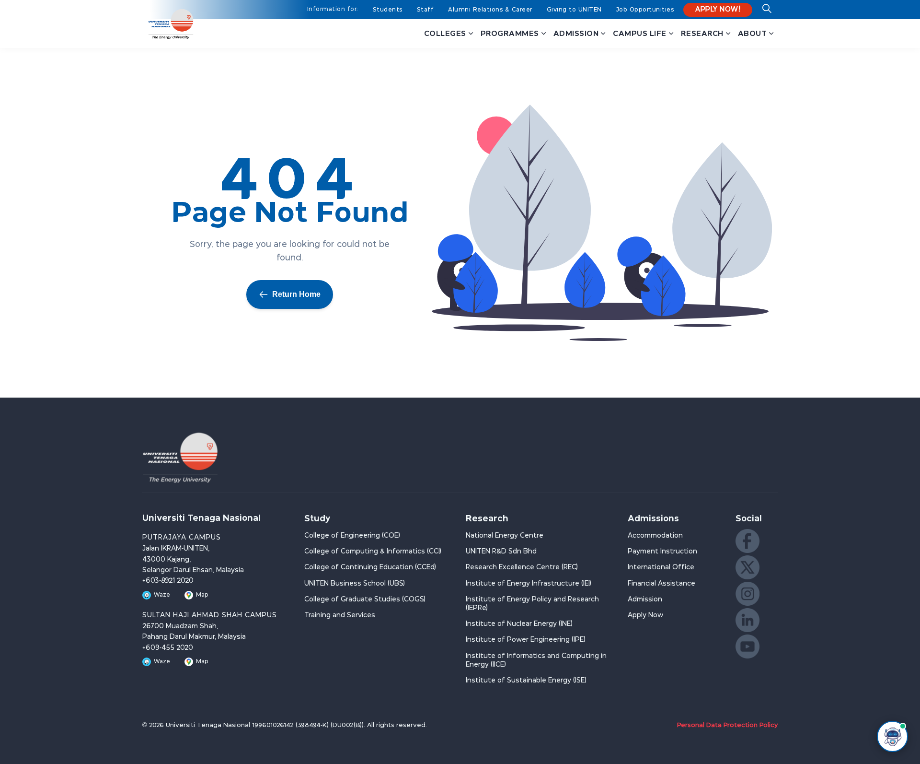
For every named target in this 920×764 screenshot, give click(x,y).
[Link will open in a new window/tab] (747, 541)
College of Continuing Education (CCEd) (370, 567)
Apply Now (645, 615)
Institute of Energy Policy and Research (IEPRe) (532, 603)
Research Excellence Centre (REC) (522, 567)
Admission (576, 33)
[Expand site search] (766, 12)
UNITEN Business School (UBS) (354, 583)
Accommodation (655, 535)
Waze (162, 595)
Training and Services (339, 615)
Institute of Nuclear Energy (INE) (519, 624)
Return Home (296, 294)
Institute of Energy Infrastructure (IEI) (528, 583)
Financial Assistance (661, 583)
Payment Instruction (662, 551)
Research (702, 33)
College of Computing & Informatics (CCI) (372, 551)
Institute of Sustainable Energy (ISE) (526, 680)
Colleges (445, 33)
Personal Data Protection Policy (727, 725)
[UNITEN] (171, 24)
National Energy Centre (504, 535)
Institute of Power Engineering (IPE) (526, 639)
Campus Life (640, 33)
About (752, 33)
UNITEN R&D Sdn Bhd (501, 551)
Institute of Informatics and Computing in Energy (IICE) (536, 660)
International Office (661, 567)
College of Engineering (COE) (352, 535)
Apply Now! (717, 9)
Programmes (510, 33)
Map (202, 595)
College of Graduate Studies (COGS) (365, 599)
